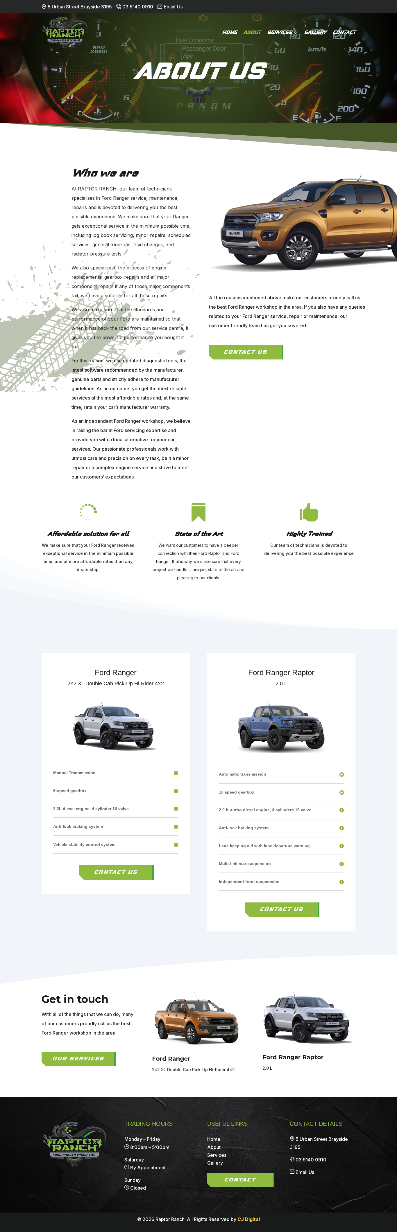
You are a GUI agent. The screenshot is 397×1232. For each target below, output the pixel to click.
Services (279, 33)
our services (78, 1058)
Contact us (245, 352)
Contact (343, 33)
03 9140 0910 (137, 7)
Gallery (315, 33)
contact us (115, 872)
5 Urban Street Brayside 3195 (80, 7)
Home (229, 33)
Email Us (305, 1172)
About (252, 33)
